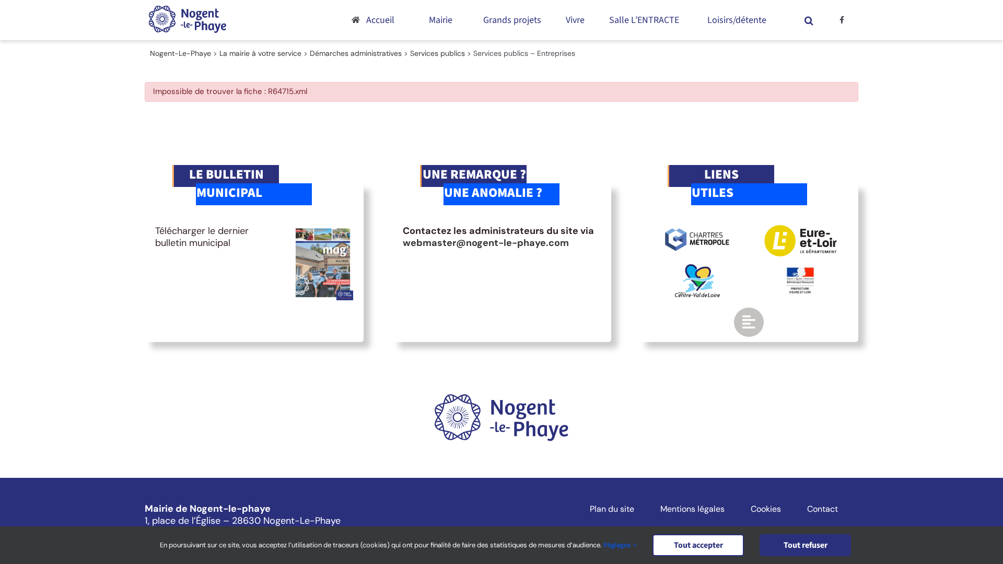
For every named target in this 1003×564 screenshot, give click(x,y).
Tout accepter (698, 545)
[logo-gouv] (800, 271)
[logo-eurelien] (800, 230)
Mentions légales (692, 509)
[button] (809, 20)
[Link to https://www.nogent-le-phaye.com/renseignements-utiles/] (748, 322)
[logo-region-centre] (697, 269)
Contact (822, 509)
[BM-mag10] (323, 230)
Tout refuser (805, 545)
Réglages (618, 544)
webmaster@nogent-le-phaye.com (486, 243)
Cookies (766, 509)
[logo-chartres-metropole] (697, 230)
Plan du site (612, 509)
